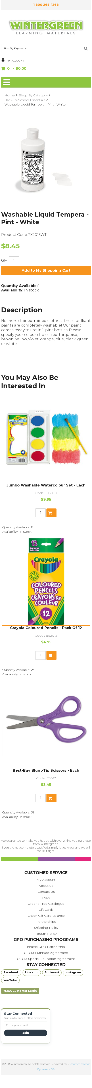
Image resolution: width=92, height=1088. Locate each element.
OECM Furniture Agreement (46, 953)
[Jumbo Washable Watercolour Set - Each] (46, 439)
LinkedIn (31, 972)
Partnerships (46, 922)
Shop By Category (33, 95)
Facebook (11, 972)
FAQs (46, 898)
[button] (46, 69)
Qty (4, 260)
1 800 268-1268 (46, 5)
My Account (46, 880)
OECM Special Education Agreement (46, 959)
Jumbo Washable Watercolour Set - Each (46, 485)
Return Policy (46, 934)
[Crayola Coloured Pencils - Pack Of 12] (46, 581)
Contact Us (46, 892)
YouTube (10, 980)
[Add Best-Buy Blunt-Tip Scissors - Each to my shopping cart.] (51, 798)
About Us (46, 886)
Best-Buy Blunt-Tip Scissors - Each (46, 770)
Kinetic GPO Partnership (46, 947)
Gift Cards (46, 910)
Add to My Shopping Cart (46, 270)
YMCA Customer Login (20, 990)
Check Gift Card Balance (46, 916)
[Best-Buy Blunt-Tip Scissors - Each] (46, 724)
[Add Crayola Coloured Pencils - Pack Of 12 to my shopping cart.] (51, 655)
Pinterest (52, 972)
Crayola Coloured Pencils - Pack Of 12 (46, 628)
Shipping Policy (46, 928)
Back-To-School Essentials (24, 100)
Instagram (73, 972)
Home (9, 95)
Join (26, 1032)
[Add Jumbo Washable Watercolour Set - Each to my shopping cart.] (51, 512)
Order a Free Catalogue (46, 904)
